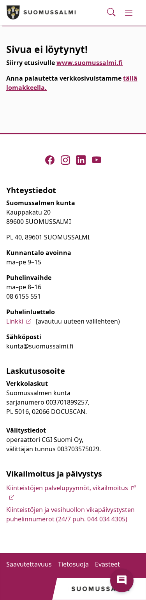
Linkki (14, 321)
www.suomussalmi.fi (89, 62)
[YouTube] (96, 160)
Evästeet (107, 564)
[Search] (111, 12)
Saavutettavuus (29, 564)
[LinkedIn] (81, 160)
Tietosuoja (73, 564)
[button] (122, 580)
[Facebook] (50, 160)
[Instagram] (65, 160)
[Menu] (129, 12)
